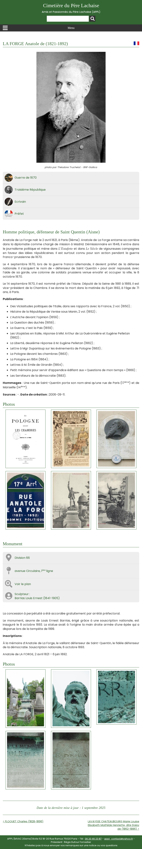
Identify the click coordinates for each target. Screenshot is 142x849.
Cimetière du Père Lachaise (71, 8)
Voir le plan (23, 584)
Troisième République (30, 189)
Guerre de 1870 (26, 177)
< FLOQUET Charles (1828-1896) (23, 821)
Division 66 (22, 558)
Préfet (19, 214)
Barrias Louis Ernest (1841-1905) (37, 598)
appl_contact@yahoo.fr (118, 838)
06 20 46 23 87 (93, 838)
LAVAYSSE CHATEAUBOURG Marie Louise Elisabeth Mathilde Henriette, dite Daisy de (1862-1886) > (113, 825)
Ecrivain (20, 202)
